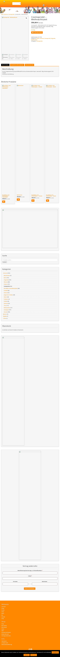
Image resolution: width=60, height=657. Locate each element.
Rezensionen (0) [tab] (29, 65)
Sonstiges (6, 309)
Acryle (2, 610)
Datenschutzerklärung (6, 644)
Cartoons (6, 14)
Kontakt (3, 617)
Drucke (5, 312)
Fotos (2, 611)
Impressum (4, 641)
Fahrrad (6, 292)
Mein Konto (4, 625)
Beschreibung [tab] (5, 65)
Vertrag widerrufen (6, 635)
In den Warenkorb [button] (3, 202)
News (2, 613)
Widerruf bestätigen (29, 588)
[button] (26, 18)
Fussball (6, 290)
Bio (2, 615)
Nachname (44, 581)
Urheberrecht (4, 642)
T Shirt (4, 318)
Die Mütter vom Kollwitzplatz (10, 288)
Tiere (5, 305)
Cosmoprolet (11, 14)
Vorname (15, 581)
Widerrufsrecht (5, 634)
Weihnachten (34, 39)
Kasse (2, 629)
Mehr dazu (33, 655)
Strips (2, 608)
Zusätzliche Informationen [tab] (17, 65)
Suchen (4, 262)
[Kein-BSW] (30, 228)
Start (2, 14)
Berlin (38, 38)
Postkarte (6, 299)
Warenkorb (4, 627)
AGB (2, 630)
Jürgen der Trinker (8, 295)
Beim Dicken (7, 275)
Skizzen (5, 282)
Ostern (5, 297)
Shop (2, 618)
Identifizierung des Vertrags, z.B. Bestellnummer (30, 570)
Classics (5, 284)
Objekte (5, 316)
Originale (53, 38)
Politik (5, 301)
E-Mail (30, 576)
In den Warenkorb (37, 32)
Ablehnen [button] (26, 655)
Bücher (4, 314)
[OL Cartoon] (7, 1)
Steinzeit (6, 303)
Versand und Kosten (6, 632)
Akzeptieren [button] (55, 652)
